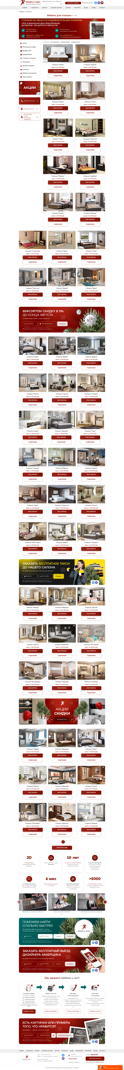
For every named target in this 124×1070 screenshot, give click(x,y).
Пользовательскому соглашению (45, 329)
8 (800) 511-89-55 (87, 3)
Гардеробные (27, 54)
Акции (86, 7)
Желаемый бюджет (47, 323)
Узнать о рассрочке (73, 1011)
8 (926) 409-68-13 (87, 4)
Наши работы (27, 77)
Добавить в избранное (74, 1062)
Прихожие (26, 62)
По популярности (55, 42)
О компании (34, 7)
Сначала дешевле (65, 42)
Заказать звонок (73, 3)
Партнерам (88, 1050)
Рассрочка (77, 7)
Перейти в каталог (95, 1011)
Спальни (29, 11)
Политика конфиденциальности (53, 1067)
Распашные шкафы (29, 47)
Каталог (44, 7)
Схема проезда (72, 1058)
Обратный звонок (95, 1058)
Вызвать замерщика (51, 1011)
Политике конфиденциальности (31, 329)
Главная (24, 7)
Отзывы (93, 7)
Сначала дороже (75, 42)
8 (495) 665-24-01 (87, 1)
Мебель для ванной (29, 73)
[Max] (98, 3)
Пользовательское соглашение (71, 1067)
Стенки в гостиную (29, 58)
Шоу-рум (68, 7)
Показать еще (62, 847)
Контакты (102, 7)
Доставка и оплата (56, 7)
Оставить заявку (29, 1011)
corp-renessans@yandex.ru (95, 1062)
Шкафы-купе (27, 50)
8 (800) (92, 1054)
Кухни (25, 43)
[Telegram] (95, 3)
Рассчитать (58, 71)
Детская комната (28, 65)
